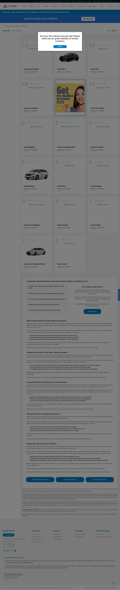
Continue (60, 46)
